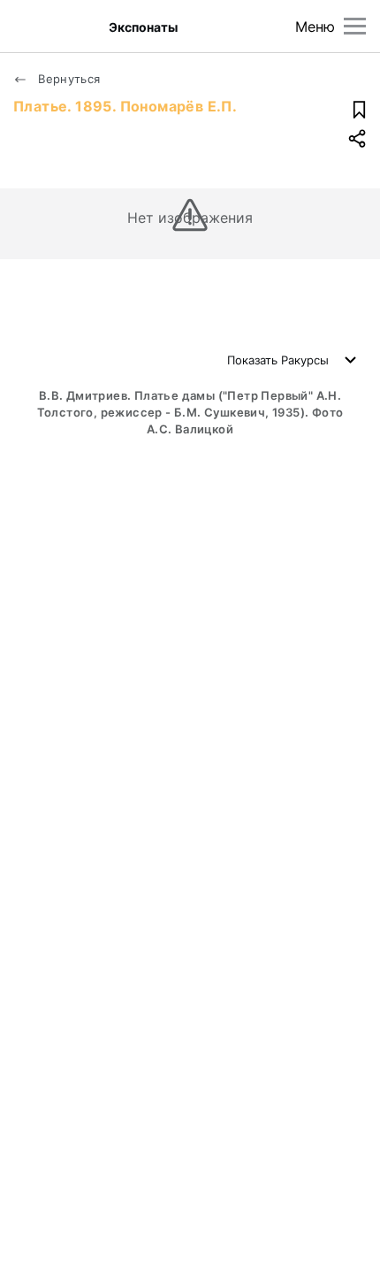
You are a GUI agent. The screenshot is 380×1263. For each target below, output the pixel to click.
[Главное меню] (355, 26)
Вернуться (67, 79)
